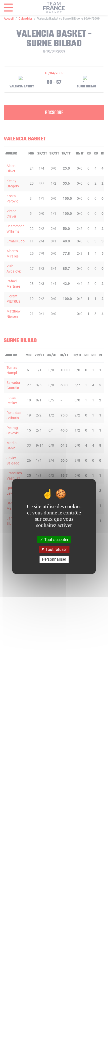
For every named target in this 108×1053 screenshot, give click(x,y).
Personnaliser (54, 559)
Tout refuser (55, 549)
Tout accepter (55, 539)
